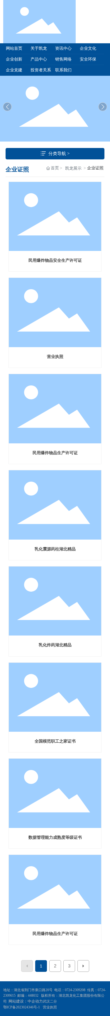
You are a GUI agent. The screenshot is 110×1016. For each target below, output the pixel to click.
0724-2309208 (75, 990)
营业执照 (55, 356)
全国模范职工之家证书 (55, 741)
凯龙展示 (73, 168)
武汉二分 (50, 1001)
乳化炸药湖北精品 (55, 645)
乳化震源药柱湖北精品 (55, 549)
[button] (102, 106)
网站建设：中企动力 (26, 1001)
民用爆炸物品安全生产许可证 (55, 260)
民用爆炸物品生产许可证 (55, 453)
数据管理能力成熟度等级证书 (55, 837)
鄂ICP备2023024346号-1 (21, 1007)
